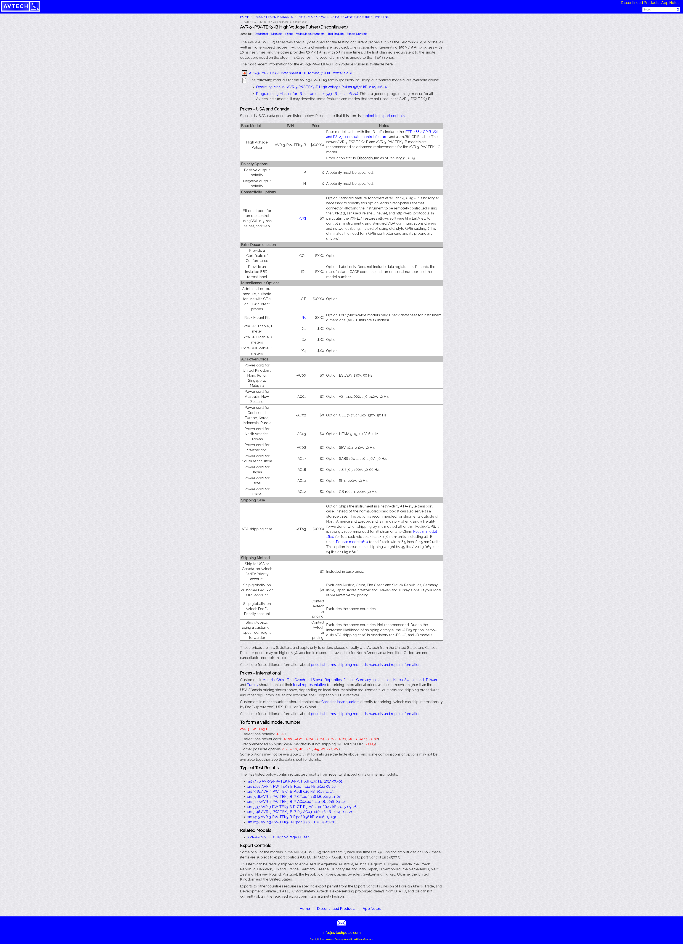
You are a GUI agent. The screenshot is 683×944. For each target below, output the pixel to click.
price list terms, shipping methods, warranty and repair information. (366, 665)
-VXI (302, 218)
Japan (386, 680)
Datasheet (261, 34)
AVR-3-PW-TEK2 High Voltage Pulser (278, 837)
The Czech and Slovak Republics (314, 680)
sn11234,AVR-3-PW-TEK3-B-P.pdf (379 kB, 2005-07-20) (291, 822)
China (280, 680)
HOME (244, 16)
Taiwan (431, 680)
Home (305, 908)
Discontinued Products (640, 3)
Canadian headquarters (340, 702)
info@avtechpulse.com (341, 932)
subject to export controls (383, 116)
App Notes (670, 3)
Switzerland (414, 680)
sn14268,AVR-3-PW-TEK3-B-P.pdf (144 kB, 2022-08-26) (292, 786)
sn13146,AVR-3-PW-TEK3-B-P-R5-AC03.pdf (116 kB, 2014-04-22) (299, 812)
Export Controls (357, 34)
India (376, 680)
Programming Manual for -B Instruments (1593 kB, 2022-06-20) (307, 94)
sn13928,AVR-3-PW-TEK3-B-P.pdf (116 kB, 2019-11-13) (290, 791)
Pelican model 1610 (352, 542)
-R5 (303, 317)
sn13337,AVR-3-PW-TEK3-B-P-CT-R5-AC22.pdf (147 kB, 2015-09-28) (302, 807)
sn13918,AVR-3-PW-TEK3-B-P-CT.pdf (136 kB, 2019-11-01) (294, 796)
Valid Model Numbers (310, 34)
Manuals (276, 34)
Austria (269, 680)
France (348, 680)
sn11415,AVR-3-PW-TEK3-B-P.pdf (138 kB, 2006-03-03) (291, 817)
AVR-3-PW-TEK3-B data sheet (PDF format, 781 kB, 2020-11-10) (300, 73)
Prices (289, 34)
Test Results (335, 34)
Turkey (252, 685)
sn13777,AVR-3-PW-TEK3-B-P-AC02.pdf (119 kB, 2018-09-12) (296, 801)
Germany (363, 680)
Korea (398, 680)
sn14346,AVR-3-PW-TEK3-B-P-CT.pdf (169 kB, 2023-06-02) (295, 781)
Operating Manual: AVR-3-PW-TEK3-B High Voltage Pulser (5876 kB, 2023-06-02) (322, 87)
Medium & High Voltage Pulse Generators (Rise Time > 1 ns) (344, 16)
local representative (309, 685)
